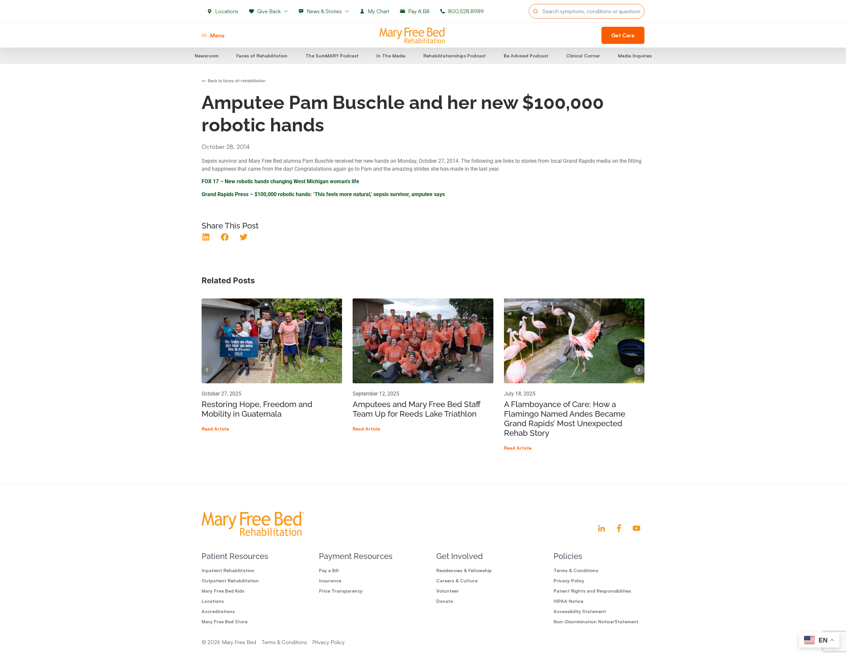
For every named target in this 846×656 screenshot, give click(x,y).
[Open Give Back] (286, 11)
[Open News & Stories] (347, 11)
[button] (206, 237)
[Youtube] (636, 528)
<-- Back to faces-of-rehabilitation (233, 80)
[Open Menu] (204, 35)
